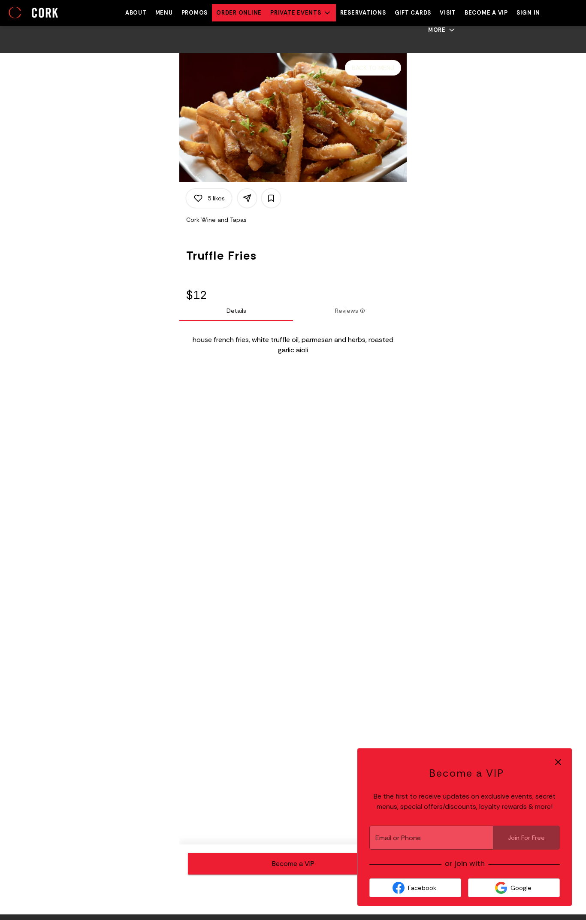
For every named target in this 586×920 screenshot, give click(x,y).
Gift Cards (413, 12)
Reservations (363, 12)
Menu (164, 12)
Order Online (239, 12)
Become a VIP (486, 12)
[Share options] (247, 198)
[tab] (236, 310)
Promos (194, 12)
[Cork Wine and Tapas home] (45, 13)
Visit (448, 12)
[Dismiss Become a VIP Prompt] (558, 762)
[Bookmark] (271, 198)
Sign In (528, 12)
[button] (301, 12)
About (136, 12)
